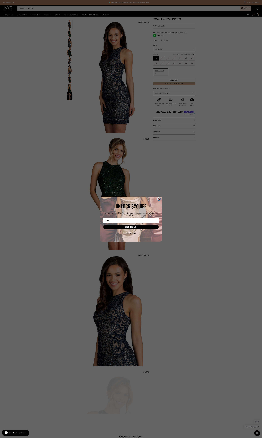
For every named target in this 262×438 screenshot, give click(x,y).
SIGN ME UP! (131, 227)
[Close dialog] (159, 199)
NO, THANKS (131, 233)
